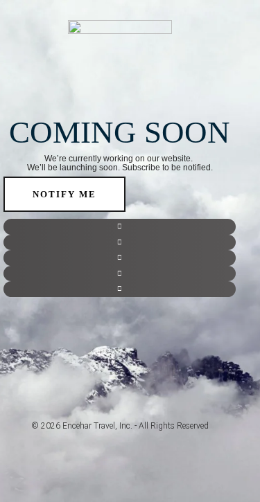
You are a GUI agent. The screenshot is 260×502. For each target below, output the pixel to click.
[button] (119, 227)
